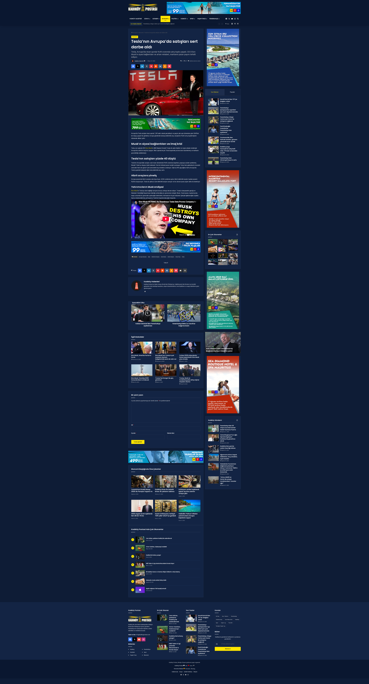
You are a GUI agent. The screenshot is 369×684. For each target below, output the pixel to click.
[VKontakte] (160, 66)
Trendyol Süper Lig (220, 626)
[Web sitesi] (145, 291)
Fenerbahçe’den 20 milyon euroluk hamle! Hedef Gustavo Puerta (228, 428)
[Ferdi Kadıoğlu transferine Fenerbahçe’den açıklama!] (213, 129)
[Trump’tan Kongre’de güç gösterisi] (165, 370)
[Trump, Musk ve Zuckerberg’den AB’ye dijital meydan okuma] (189, 370)
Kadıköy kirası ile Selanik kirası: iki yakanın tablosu (164, 490)
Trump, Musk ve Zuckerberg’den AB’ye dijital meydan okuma (189, 380)
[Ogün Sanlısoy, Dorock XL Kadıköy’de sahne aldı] (233, 248)
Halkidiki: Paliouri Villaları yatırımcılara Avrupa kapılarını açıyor (188, 516)
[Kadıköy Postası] (142, 7)
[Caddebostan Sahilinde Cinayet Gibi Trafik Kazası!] (223, 262)
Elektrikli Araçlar (155, 257)
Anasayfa (135, 33)
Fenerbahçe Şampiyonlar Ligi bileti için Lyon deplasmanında (229, 110)
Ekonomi (165, 18)
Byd (149, 257)
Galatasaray (219, 620)
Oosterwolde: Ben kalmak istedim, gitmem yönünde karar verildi (160, 24)
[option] (223, 342)
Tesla (183, 257)
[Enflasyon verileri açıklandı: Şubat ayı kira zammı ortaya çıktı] (189, 481)
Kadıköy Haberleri (139, 61)
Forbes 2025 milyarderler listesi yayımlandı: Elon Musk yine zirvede (189, 357)
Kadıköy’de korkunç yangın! (153, 555)
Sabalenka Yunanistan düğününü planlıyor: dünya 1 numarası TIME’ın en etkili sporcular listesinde (228, 468)
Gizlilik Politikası (188, 672)
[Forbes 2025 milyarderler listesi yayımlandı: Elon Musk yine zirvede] (189, 348)
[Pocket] (169, 66)
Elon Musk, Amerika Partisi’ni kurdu (141, 356)
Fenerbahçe (213, 18)
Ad (132, 425)
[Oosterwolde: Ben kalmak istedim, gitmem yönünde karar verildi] (213, 140)
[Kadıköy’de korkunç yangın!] (223, 242)
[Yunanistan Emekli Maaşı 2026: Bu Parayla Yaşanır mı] (142, 481)
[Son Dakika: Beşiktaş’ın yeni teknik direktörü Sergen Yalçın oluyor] (223, 255)
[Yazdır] (185, 270)
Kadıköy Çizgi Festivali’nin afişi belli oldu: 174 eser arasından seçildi (228, 150)
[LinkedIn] (142, 66)
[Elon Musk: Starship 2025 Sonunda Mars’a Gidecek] (141, 370)
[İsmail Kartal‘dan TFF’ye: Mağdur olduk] (213, 102)
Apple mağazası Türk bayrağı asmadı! (156, 589)
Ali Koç (217, 616)
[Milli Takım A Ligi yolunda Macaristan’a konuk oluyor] (162, 646)
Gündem (155, 18)
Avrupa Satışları (142, 257)
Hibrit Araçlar (171, 257)
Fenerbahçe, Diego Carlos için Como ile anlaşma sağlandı (227, 119)
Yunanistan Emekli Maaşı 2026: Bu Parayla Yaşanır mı (141, 490)
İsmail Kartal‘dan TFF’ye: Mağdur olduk (228, 100)
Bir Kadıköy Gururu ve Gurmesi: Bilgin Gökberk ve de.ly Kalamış (163, 572)
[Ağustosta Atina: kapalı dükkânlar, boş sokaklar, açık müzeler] (213, 457)
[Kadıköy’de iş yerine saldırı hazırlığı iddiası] (213, 448)
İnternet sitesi (170, 433)
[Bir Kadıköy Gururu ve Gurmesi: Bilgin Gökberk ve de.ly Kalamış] (233, 242)
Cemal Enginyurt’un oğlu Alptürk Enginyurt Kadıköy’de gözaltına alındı (228, 438)
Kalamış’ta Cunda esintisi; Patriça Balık (156, 580)
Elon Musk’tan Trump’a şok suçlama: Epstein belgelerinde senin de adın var (165, 357)
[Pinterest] (151, 66)
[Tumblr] (147, 66)
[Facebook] (133, 66)
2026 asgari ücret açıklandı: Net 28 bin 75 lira (142, 515)
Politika (174, 18)
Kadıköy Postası (179, 666)
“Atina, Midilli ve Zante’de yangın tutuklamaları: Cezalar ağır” (228, 480)
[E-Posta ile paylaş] (180, 270)
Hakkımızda (175, 672)
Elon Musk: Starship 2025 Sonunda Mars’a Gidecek (140, 379)
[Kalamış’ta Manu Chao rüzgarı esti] (223, 248)
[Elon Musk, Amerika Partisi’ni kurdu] (141, 348)
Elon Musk (148, 148)
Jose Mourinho (228, 620)
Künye (181, 672)
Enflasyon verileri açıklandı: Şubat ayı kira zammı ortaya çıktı (189, 491)
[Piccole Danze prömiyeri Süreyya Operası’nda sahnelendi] (212, 256)
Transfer (230, 623)
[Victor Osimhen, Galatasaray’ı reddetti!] (212, 241)
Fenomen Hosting (190, 668)
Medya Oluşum (182, 663)
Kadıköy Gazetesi (136, 18)
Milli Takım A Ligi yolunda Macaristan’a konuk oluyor (160, 563)
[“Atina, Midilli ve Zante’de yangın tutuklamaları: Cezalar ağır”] (213, 480)
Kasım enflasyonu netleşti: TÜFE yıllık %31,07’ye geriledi (165, 515)
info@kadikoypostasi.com (143, 635)
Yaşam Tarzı (201, 18)
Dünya (146, 18)
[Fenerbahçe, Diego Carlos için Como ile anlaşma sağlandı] (213, 119)
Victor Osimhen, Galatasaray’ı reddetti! (156, 547)
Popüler (232, 92)
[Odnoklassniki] (165, 66)
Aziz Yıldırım (225, 616)
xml (186, 665)
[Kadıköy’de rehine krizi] (233, 256)
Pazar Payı (178, 257)
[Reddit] (156, 66)
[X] (138, 66)
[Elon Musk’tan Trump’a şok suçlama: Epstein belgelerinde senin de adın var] (165, 348)
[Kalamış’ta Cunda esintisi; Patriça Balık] (212, 248)
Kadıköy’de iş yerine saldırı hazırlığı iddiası (228, 447)
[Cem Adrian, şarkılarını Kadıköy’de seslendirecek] (162, 618)
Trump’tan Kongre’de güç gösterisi (164, 379)
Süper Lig (223, 623)
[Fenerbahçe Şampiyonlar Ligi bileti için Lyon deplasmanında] (213, 110)
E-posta (133, 433)
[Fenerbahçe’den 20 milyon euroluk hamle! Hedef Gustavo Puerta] (213, 428)
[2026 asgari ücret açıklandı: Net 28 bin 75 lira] (142, 506)
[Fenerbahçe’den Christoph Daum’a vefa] (213, 160)
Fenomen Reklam (179, 669)
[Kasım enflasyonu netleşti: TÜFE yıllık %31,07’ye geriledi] (166, 506)
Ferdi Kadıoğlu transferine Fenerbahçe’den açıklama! (226, 129)
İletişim (195, 672)
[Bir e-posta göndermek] (144, 61)
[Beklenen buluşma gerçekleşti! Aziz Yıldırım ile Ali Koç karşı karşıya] (212, 262)
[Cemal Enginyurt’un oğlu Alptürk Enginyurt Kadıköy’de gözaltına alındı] (213, 437)
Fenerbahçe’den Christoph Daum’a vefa (228, 159)
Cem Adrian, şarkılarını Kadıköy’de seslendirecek (159, 538)
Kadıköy (183, 18)
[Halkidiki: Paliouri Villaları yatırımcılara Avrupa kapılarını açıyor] (189, 506)
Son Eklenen (215, 92)
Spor (192, 18)
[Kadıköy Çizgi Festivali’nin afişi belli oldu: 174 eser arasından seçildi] (213, 149)
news (191, 665)
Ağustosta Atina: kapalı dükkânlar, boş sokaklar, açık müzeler (228, 457)
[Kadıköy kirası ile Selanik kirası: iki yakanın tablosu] (166, 481)
